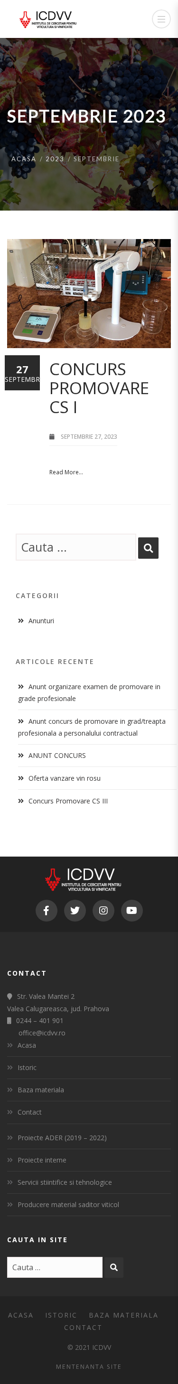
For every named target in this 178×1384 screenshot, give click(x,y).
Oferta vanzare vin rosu (64, 778)
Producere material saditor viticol (68, 1204)
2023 (55, 159)
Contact (30, 1111)
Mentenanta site (89, 1367)
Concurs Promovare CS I (99, 388)
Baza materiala (41, 1089)
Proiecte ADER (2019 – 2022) (62, 1137)
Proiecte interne (42, 1159)
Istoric (27, 1067)
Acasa (24, 159)
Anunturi (41, 620)
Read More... (66, 472)
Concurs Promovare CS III (68, 800)
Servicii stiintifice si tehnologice (65, 1182)
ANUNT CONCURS (57, 755)
